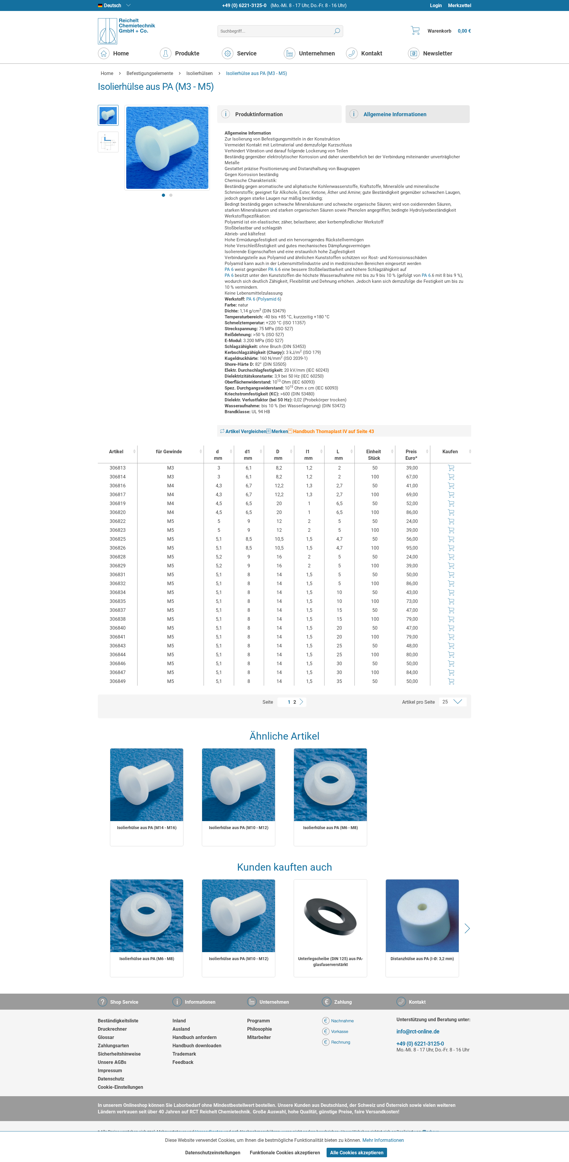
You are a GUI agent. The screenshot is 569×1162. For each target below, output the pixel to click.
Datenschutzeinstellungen (212, 1152)
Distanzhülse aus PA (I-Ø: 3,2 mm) (422, 958)
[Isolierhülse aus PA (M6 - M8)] (330, 784)
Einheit (373, 455)
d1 (248, 455)
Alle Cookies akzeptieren (356, 1152)
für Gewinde (169, 451)
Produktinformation (259, 114)
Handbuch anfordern (194, 1037)
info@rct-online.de (418, 1031)
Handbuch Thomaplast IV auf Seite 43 (333, 431)
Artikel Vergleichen (245, 431)
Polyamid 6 (269, 299)
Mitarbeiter (259, 1037)
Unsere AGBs (112, 1062)
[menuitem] (439, 5)
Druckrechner (112, 1029)
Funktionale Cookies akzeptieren (285, 1152)
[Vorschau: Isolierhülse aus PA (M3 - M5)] (108, 115)
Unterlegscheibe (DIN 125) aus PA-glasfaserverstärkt (330, 961)
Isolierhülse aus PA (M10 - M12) (238, 827)
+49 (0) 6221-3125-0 (244, 5)
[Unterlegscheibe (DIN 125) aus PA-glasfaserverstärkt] (330, 916)
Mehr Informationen (383, 1140)
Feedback (183, 1062)
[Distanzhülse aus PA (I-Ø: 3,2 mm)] (422, 916)
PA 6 (229, 269)
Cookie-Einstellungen (120, 1087)
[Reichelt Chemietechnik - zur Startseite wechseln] (127, 31)
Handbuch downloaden (196, 1045)
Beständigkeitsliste (118, 1021)
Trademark (184, 1054)
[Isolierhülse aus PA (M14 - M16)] (146, 784)
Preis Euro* (411, 455)
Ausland (181, 1029)
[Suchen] (337, 31)
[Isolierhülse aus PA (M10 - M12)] (238, 784)
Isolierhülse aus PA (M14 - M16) (147, 827)
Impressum (110, 1070)
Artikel (116, 451)
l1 (308, 455)
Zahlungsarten (113, 1045)
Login (436, 5)
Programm (258, 1021)
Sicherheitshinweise (119, 1054)
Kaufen (450, 451)
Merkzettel (459, 5)
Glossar (106, 1037)
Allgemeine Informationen (395, 114)
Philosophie (259, 1029)
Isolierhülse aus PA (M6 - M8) (330, 827)
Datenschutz (111, 1079)
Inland (179, 1021)
